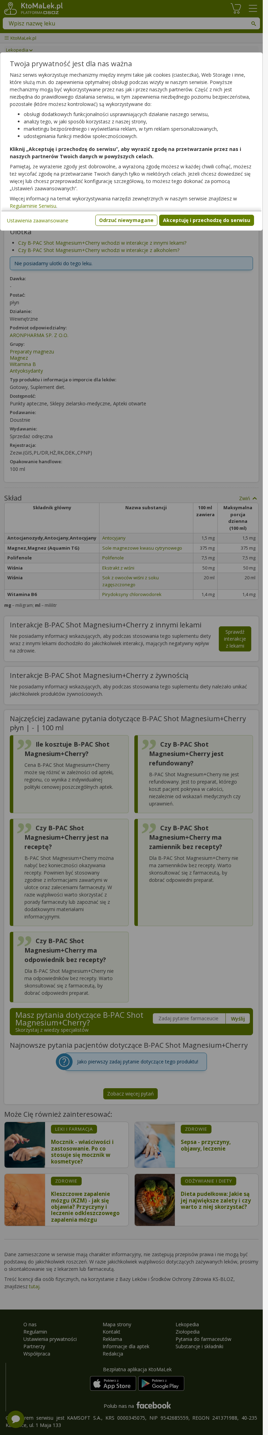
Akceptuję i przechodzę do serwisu (206, 220)
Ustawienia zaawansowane (37, 220)
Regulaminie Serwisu (33, 206)
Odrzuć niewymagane (126, 220)
